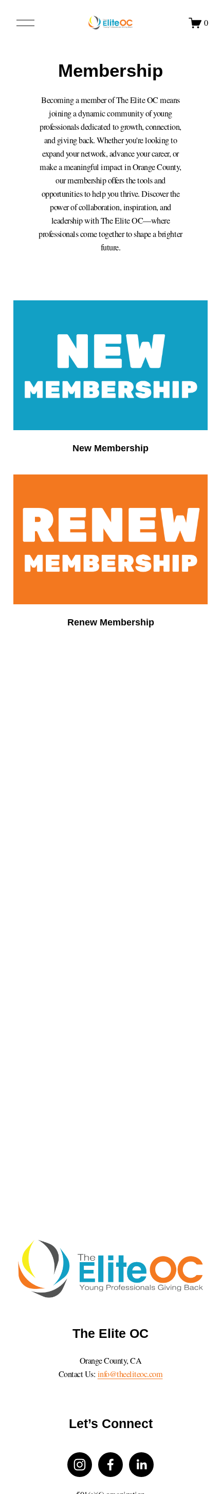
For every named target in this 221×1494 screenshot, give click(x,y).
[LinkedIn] (141, 1464)
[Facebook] (110, 1464)
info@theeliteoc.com (130, 1374)
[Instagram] (79, 1464)
